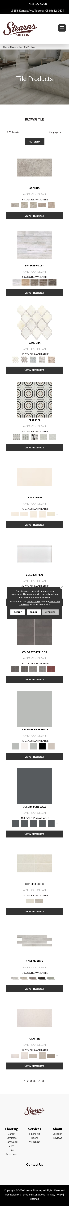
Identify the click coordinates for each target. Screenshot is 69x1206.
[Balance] (34, 708)
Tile (20, 47)
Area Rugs (11, 1153)
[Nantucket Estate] (34, 282)
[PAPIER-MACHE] (34, 1018)
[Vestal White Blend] (34, 322)
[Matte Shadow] (34, 631)
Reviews (57, 1137)
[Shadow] (34, 786)
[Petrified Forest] (43, 282)
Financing (34, 1133)
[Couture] (34, 436)
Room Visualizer (34, 1139)
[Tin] (33, 978)
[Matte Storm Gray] (33, 668)
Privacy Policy (55, 1194)
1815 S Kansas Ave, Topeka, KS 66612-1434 (37, 10)
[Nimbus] (34, 167)
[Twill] (33, 1055)
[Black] (42, 746)
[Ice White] (24, 746)
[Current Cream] (34, 863)
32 (43, 1080)
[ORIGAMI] (51, 1055)
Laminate (11, 1137)
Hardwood (11, 1141)
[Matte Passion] (51, 668)
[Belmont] (26, 436)
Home (6, 47)
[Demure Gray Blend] (24, 359)
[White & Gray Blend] (42, 359)
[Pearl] (34, 554)
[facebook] (34, 1174)
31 (39, 1080)
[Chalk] (34, 476)
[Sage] (51, 978)
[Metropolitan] (34, 399)
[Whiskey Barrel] (26, 282)
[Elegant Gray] (39, 900)
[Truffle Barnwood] (52, 282)
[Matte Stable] (51, 746)
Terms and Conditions (33, 1194)
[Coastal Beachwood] (34, 244)
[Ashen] (42, 205)
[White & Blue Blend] (33, 359)
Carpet (11, 1133)
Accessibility (12, 1194)
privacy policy (33, 601)
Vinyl (11, 1145)
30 (34, 1080)
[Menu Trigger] (62, 28)
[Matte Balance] (33, 746)
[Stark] (42, 978)
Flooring (13, 47)
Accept (18, 612)
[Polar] (34, 940)
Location (57, 1133)
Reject (33, 612)
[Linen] (24, 978)
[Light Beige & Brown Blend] (51, 359)
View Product (34, 215)
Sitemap (34, 1198)
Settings (50, 612)
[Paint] (51, 514)
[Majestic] (43, 436)
